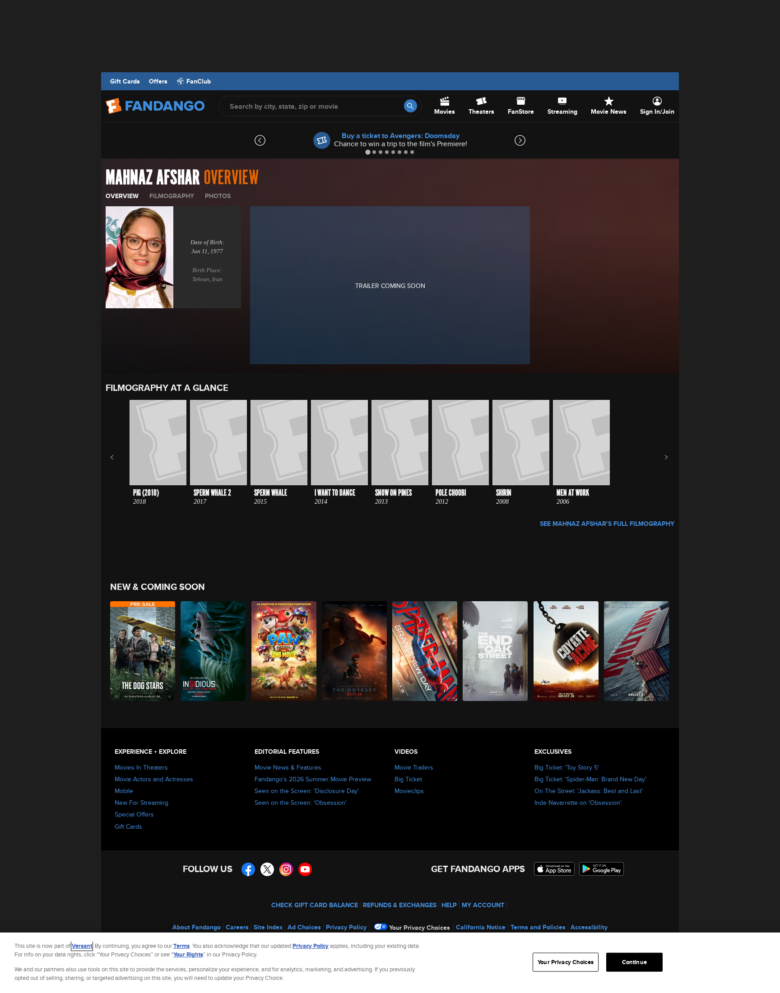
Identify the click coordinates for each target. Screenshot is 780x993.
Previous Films (120, 457)
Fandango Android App (601, 869)
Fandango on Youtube (305, 869)
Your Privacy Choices (419, 927)
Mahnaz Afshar (153, 178)
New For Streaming (141, 802)
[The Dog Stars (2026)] (143, 651)
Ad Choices (304, 927)
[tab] (367, 151)
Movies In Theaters (141, 767)
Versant (82, 946)
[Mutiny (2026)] (637, 651)
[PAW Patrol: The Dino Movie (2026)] (284, 651)
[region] (390, 963)
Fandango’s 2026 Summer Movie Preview (313, 779)
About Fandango (196, 927)
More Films (660, 457)
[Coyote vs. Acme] (566, 651)
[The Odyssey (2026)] (355, 651)
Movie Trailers (414, 767)
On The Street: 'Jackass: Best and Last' (588, 790)
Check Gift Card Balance (314, 904)
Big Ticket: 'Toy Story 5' (566, 767)
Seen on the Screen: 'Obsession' (301, 802)
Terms (181, 946)
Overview (122, 195)
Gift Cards (125, 81)
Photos (218, 195)
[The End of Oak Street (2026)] (496, 651)
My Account (483, 904)
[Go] (410, 105)
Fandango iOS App (554, 869)
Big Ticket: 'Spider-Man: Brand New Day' (590, 779)
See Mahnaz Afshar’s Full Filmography (607, 523)
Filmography (171, 195)
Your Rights (188, 954)
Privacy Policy (346, 927)
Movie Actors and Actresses (154, 779)
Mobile (124, 790)
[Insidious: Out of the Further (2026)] (213, 651)
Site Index (268, 927)
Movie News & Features (288, 767)
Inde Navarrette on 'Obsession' (578, 802)
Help (449, 904)
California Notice (481, 927)
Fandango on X (267, 869)
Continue (634, 962)
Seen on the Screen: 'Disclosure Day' (307, 790)
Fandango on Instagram (286, 869)
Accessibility (589, 927)
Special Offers (134, 814)
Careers (237, 927)
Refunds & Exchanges (399, 904)
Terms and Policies (538, 927)
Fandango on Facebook (248, 869)
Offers (158, 81)
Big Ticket (408, 779)
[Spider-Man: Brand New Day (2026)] (425, 651)
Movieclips (409, 790)
